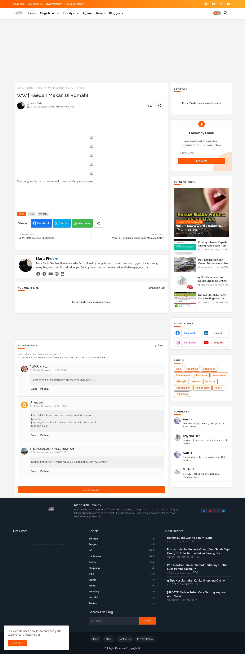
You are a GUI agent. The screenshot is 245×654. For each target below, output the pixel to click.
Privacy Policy (53, 3)
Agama (87, 13)
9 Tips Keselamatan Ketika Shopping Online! (212, 279)
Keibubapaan (183, 375)
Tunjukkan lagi (156, 287)
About (108, 639)
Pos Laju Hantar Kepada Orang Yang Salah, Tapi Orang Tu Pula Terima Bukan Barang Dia (212, 247)
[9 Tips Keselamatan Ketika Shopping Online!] (185, 282)
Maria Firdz (45, 259)
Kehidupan (209, 369)
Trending (122, 591)
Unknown (36, 402)
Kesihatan (201, 375)
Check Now (30, 634)
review (122, 603)
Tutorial (122, 597)
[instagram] (57, 274)
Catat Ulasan (91, 489)
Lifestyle (69, 13)
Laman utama (25, 87)
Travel (122, 579)
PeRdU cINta (38, 366)
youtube (218, 342)
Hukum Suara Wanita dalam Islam (189, 537)
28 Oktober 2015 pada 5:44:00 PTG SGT (49, 452)
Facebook (43, 223)
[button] (217, 13)
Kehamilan (192, 369)
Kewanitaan (219, 375)
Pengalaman (183, 387)
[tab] (32, 13)
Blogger (114, 13)
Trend (122, 585)
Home (32, 13)
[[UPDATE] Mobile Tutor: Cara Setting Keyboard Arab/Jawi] (185, 299)
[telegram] (44, 274)
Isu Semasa (122, 556)
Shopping (122, 568)
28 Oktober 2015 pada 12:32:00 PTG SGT (49, 406)
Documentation (74, 3)
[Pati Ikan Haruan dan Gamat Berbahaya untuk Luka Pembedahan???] (185, 264)
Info (31, 213)
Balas (34, 388)
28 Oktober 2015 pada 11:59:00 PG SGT (48, 370)
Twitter (64, 223)
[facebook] (38, 274)
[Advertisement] (122, 50)
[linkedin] (62, 274)
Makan (40, 87)
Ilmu (178, 369)
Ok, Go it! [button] (17, 642)
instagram (190, 342)
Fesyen (122, 544)
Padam (44, 388)
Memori (196, 381)
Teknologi (182, 394)
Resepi (100, 13)
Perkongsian (202, 387)
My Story (210, 381)
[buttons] (206, 4)
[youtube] (50, 274)
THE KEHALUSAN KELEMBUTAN (52, 449)
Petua (122, 562)
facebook (190, 333)
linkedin (218, 333)
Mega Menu (48, 13)
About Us (18, 3)
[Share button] (98, 223)
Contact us (35, 3)
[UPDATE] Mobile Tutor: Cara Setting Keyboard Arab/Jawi (212, 298)
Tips (122, 574)
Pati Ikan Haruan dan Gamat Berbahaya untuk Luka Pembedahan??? (213, 263)
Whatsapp (84, 223)
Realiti (218, 387)
